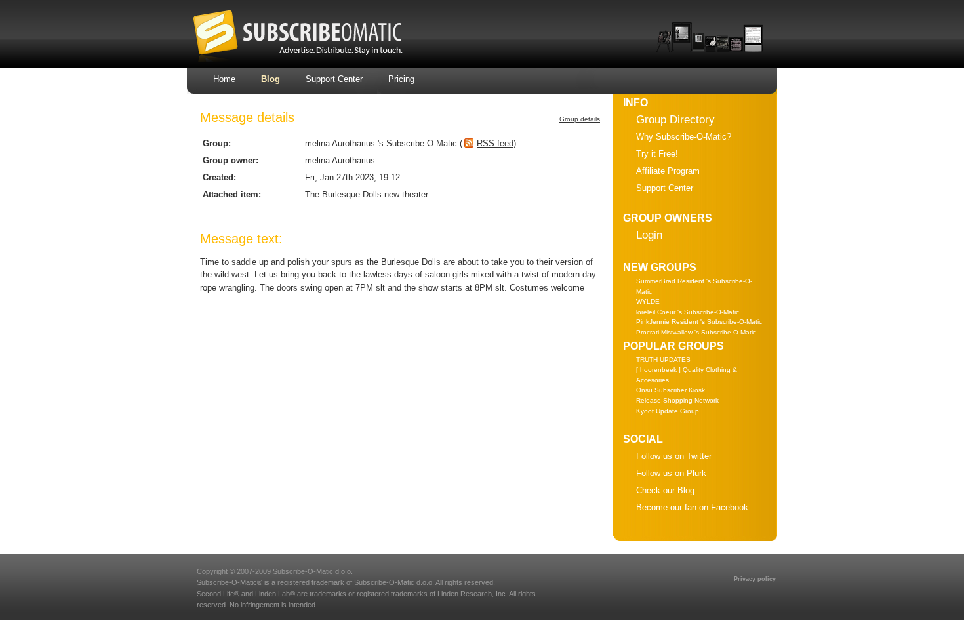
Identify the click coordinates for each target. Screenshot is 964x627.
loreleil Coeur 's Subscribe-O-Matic (687, 311)
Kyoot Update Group (667, 411)
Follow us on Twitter (674, 456)
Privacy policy (755, 579)
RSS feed (495, 143)
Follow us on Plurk (671, 473)
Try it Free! (657, 154)
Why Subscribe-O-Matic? (683, 137)
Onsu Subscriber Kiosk (670, 390)
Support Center (334, 79)
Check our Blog (665, 490)
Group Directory (675, 119)
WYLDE (648, 301)
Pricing (401, 79)
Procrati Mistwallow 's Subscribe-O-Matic (696, 332)
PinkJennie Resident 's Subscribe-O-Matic (699, 321)
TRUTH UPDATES (663, 359)
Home (224, 79)
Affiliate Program (668, 171)
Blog (270, 79)
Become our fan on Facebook (692, 507)
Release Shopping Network (677, 400)
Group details (579, 119)
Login (649, 235)
